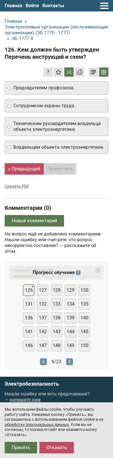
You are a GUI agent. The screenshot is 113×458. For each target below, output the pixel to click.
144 (70, 331)
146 (29, 345)
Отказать (56, 447)
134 (70, 304)
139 (70, 318)
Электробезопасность (32, 384)
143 (57, 331)
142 (43, 331)
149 (70, 345)
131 (29, 304)
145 (84, 331)
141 (29, 331)
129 (70, 290)
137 (43, 318)
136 (29, 318)
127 (43, 290)
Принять (21, 447)
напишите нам (25, 399)
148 (57, 345)
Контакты (53, 5)
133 (57, 304)
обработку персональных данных (37, 424)
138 (57, 318)
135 (84, 304)
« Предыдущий (24, 168)
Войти (32, 5)
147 (43, 345)
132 (43, 304)
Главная (13, 5)
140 (84, 318)
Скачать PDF (17, 186)
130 (84, 290)
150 (84, 345)
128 (57, 290)
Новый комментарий (34, 220)
